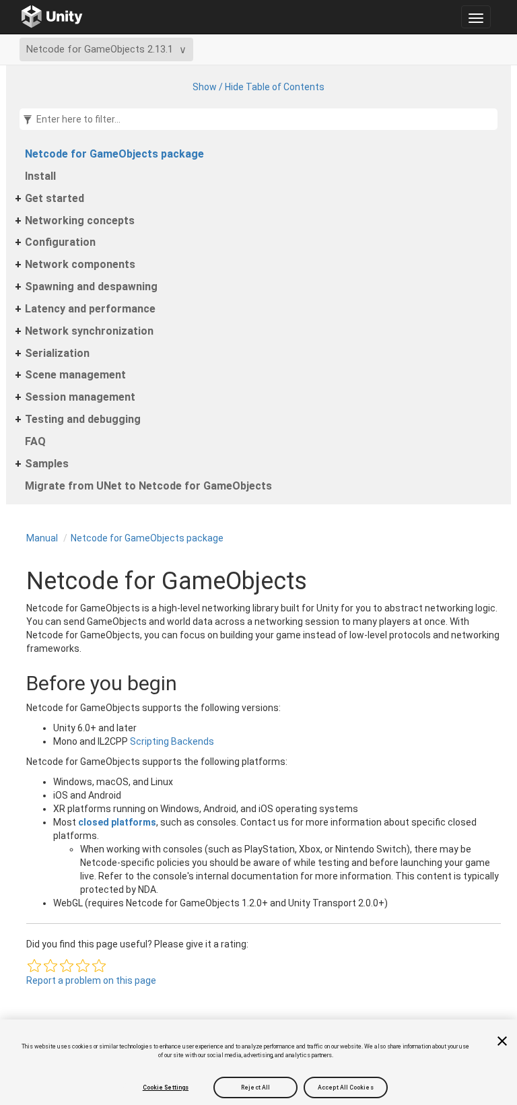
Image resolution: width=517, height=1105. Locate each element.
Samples (47, 463)
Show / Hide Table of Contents (258, 86)
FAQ (35, 441)
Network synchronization (89, 331)
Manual (42, 538)
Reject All (255, 1087)
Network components (80, 264)
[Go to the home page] (52, 17)
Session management (80, 397)
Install (40, 176)
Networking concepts (80, 220)
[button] (34, 966)
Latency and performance (90, 308)
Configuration (60, 242)
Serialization (57, 353)
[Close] (502, 1041)
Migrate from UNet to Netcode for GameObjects (148, 485)
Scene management (75, 374)
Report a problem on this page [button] (91, 980)
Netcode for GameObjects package (114, 153)
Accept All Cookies (346, 1087)
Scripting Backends (172, 741)
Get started (54, 198)
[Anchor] (12, 683)
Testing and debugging (83, 419)
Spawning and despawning (91, 286)
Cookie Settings (165, 1087)
